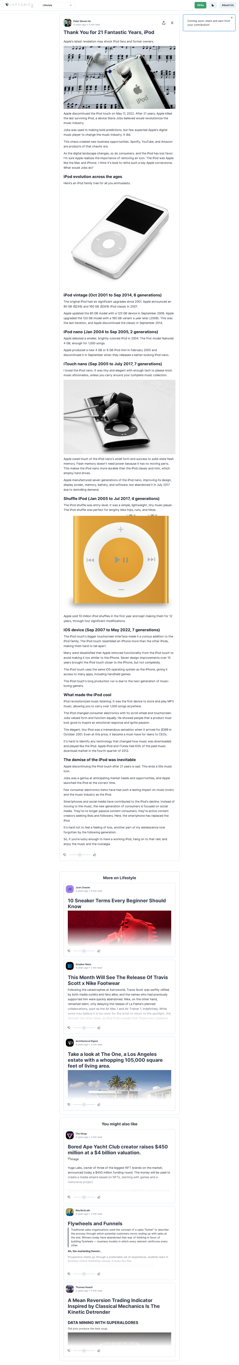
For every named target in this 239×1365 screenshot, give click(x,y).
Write (200, 5)
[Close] (232, 18)
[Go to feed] (172, 23)
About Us (228, 5)
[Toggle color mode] (213, 5)
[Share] (163, 23)
